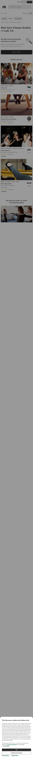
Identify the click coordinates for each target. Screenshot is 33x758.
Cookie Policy (14, 755)
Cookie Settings (16, 753)
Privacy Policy (5, 755)
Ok (16, 749)
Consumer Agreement (12, 744)
